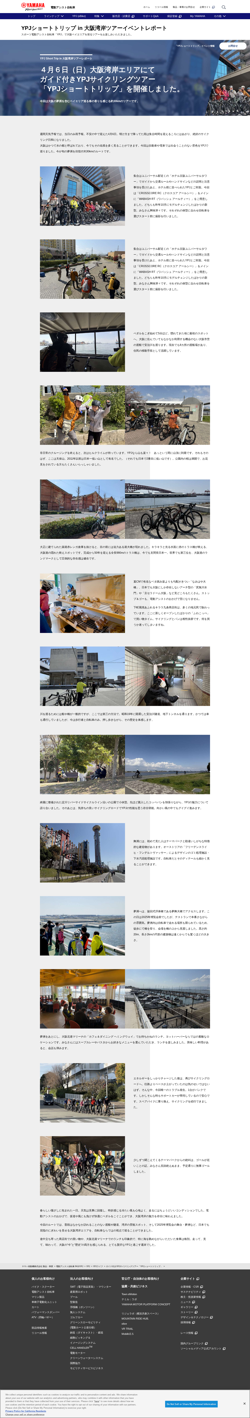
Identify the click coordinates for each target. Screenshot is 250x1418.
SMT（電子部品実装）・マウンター (90, 1286)
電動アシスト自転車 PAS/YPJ (69, 1266)
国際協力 (75, 1363)
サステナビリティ (191, 1291)
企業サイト (205, 7)
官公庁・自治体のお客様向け (140, 1278)
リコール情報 (161, 7)
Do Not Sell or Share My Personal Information (191, 1404)
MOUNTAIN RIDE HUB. (135, 1318)
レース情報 (187, 1332)
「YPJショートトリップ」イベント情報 (195, 46)
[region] (125, 1404)
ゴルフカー (76, 1317)
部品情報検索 (39, 1327)
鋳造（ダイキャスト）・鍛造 (86, 1332)
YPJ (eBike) (79, 16)
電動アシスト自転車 (43, 1291)
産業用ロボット (79, 1291)
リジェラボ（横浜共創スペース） (141, 1313)
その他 (217, 16)
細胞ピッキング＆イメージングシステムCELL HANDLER (83, 1342)
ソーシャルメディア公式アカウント (201, 1348)
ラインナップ (51, 16)
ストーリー (187, 1312)
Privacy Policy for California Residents (25, 1411)
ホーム (146, 7)
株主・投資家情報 (191, 1296)
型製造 (74, 1302)
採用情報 (186, 1322)
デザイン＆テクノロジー (195, 1317)
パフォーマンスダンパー (46, 1312)
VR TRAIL (127, 1328)
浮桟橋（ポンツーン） (83, 1307)
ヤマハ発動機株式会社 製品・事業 (37, 1266)
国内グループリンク (192, 1343)
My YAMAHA (197, 16)
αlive (124, 1323)
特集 (96, 16)
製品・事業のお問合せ (184, 7)
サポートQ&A (151, 16)
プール (74, 1296)
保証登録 (172, 16)
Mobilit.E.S (128, 1333)
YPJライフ (98, 1266)
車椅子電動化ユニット (44, 1302)
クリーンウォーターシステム (86, 1358)
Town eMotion (129, 1294)
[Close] (244, 1403)
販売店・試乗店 (121, 16)
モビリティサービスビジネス (86, 1368)
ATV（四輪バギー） (43, 1317)
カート (35, 1307)
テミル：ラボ (129, 1299)
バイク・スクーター (43, 1286)
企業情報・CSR (190, 1286)
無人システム (77, 1312)
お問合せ (233, 45)
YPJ (88, 1266)
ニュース (186, 1302)
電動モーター (77, 1352)
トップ (31, 16)
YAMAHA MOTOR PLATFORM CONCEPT (146, 1304)
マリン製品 (38, 1296)
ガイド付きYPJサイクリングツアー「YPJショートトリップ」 (134, 1266)
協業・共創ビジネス (135, 1286)
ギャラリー (187, 1307)
